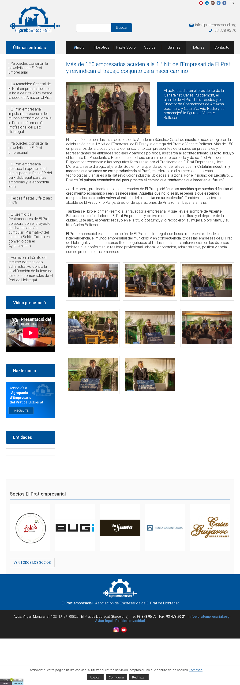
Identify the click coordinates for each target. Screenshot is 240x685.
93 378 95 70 (225, 30)
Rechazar (139, 677)
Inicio (80, 47)
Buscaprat (18, 683)
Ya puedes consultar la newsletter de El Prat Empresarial (28, 68)
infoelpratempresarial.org (215, 25)
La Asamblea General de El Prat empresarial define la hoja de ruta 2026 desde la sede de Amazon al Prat (30, 91)
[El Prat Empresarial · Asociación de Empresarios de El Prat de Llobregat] (35, 32)
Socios (149, 47)
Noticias (197, 47)
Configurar (116, 677)
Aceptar (95, 677)
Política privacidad (130, 621)
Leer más (195, 670)
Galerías (174, 47)
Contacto (221, 47)
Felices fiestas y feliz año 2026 (30, 200)
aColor (6, 683)
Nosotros (101, 47)
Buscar (122, 27)
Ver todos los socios (32, 562)
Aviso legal (104, 621)
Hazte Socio (126, 47)
